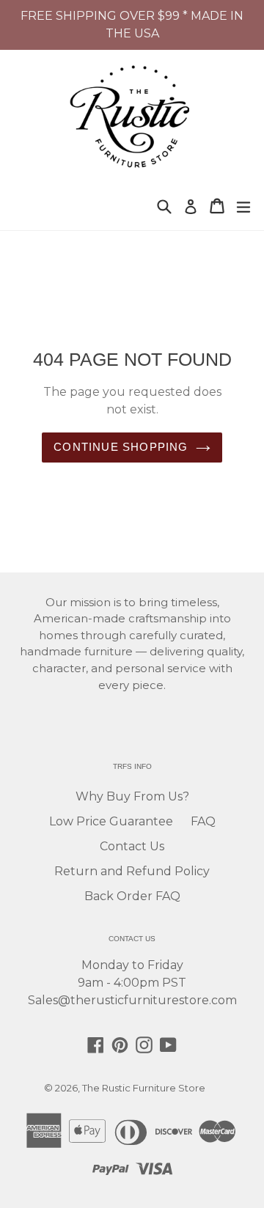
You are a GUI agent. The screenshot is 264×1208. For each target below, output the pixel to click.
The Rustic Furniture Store (143, 1088)
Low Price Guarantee (111, 821)
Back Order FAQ (132, 896)
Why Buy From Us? (132, 796)
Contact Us (132, 846)
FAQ (203, 821)
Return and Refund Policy (132, 871)
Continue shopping (121, 447)
